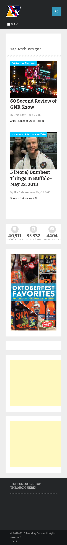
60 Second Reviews (24, 63)
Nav (14, 24)
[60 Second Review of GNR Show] (33, 97)
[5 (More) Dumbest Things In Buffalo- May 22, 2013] (33, 168)
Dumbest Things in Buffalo (29, 134)
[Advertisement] (38, 383)
